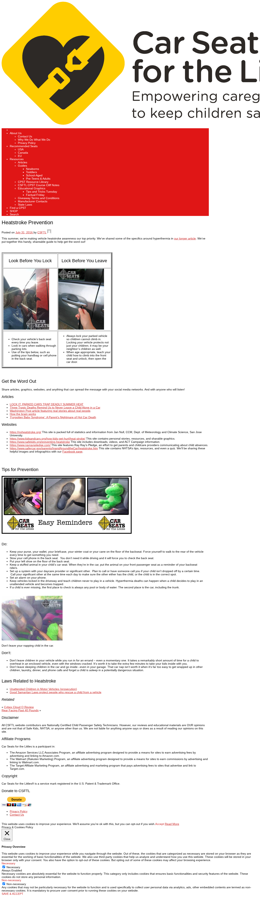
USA (21, 149)
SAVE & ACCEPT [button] (12, 893)
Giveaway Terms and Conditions (38, 198)
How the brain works (23, 414)
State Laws (25, 204)
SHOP (14, 211)
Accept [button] (159, 824)
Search (14, 214)
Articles (22, 162)
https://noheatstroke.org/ (25, 432)
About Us (16, 133)
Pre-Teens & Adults (38, 178)
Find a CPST (18, 207)
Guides (22, 165)
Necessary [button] (8, 863)
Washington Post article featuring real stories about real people (50, 410)
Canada (23, 152)
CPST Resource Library (33, 181)
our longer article (185, 238)
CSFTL (41, 232)
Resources (17, 159)
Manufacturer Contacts (32, 201)
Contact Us (25, 136)
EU (20, 155)
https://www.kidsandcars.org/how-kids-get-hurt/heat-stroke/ (47, 438)
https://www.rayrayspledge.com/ (30, 445)
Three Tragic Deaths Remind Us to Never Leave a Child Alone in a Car (55, 407)
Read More (172, 824)
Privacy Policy (27, 142)
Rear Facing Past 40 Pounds (20, 710)
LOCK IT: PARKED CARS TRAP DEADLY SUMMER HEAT (46, 404)
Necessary (13, 867)
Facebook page (72, 451)
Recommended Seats (24, 146)
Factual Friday (35, 194)
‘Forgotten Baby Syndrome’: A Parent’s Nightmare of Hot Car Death (53, 417)
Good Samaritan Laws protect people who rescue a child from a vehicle (55, 692)
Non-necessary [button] (11, 880)
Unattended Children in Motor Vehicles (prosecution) (43, 689)
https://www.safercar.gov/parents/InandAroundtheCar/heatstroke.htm (54, 448)
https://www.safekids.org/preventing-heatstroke (40, 441)
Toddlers (31, 172)
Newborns (32, 168)
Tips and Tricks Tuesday (41, 191)
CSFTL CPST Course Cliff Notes (38, 185)
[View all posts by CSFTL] (49, 232)
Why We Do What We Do (34, 139)
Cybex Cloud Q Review (19, 707)
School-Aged (34, 175)
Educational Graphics (31, 188)
